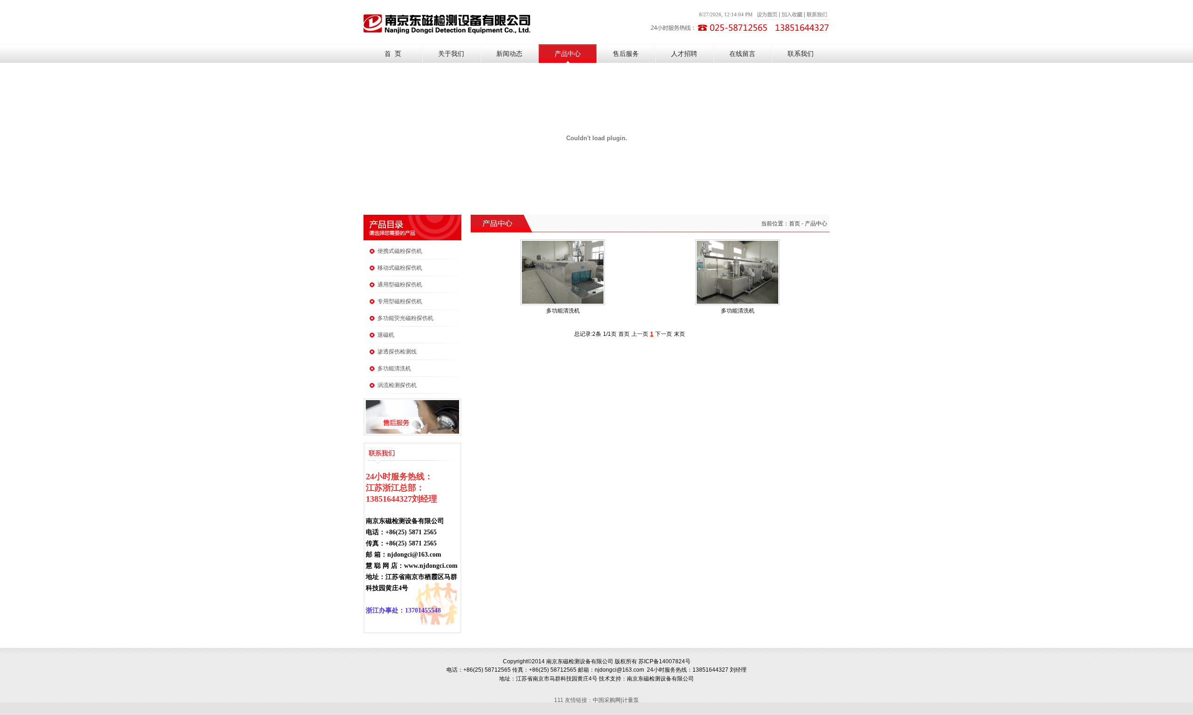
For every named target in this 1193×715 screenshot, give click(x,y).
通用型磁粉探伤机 (399, 284)
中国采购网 (607, 700)
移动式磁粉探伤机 (399, 268)
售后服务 (626, 53)
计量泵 (630, 700)
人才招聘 (684, 53)
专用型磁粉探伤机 (399, 301)
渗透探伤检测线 (397, 351)
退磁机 (385, 335)
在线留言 (742, 53)
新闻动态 (509, 53)
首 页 (392, 53)
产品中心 (568, 53)
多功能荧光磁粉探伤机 (405, 318)
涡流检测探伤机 (397, 385)
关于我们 (451, 53)
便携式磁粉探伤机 (399, 251)
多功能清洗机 (394, 368)
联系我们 (801, 53)
